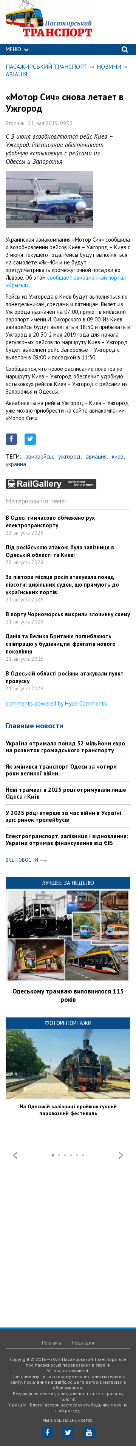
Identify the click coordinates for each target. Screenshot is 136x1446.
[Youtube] (89, 1432)
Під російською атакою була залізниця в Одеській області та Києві (60, 551)
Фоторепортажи (68, 1023)
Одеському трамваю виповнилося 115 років (68, 995)
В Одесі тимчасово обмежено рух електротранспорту (50, 521)
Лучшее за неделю (68, 882)
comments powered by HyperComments (56, 703)
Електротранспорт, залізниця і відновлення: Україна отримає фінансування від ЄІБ (67, 839)
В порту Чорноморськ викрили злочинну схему (68, 614)
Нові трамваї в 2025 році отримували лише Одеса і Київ (66, 793)
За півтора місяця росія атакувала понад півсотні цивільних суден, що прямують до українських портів (62, 584)
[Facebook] (47, 1432)
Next (121, 1155)
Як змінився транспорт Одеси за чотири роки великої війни (61, 770)
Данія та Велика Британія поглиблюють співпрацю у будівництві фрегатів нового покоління (61, 644)
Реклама (51, 1342)
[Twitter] (68, 1432)
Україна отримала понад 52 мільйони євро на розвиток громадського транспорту (65, 746)
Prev (15, 1155)
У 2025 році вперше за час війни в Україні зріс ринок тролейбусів (63, 816)
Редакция (83, 1342)
